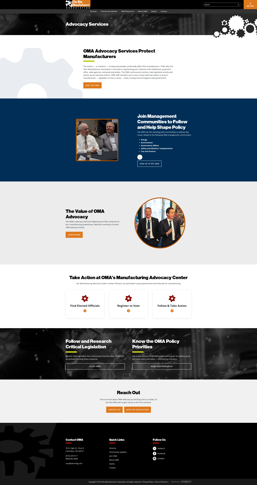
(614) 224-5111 (72, 456)
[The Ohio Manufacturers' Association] (78, 4)
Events (154, 11)
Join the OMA (92, 85)
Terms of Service (161, 482)
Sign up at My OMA (149, 163)
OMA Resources (127, 11)
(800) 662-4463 (72, 458)
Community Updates (109, 11)
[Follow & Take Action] (172, 304)
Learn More (74, 235)
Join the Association (137, 409)
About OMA (142, 11)
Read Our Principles (162, 366)
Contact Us (114, 409)
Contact (164, 11)
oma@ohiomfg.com (74, 463)
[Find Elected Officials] (85, 304)
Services (93, 11)
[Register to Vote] (128, 304)
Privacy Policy (148, 482)
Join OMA (113, 456)
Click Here (95, 366)
